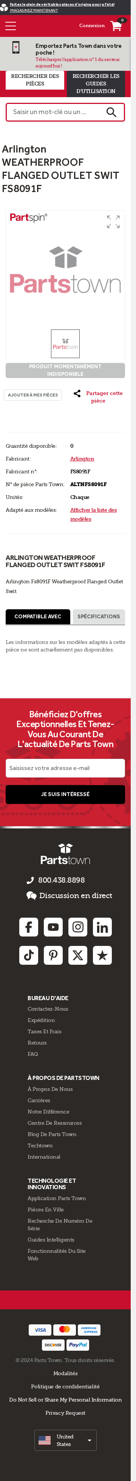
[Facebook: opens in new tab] (28, 927)
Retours (37, 1043)
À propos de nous (50, 1089)
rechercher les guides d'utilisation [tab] (96, 84)
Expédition (41, 1020)
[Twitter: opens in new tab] (77, 955)
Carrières (39, 1100)
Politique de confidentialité (65, 1386)
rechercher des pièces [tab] (35, 80)
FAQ (33, 1054)
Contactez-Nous (48, 1009)
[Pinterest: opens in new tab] (53, 955)
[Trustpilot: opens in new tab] (102, 955)
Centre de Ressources (55, 1123)
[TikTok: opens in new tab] (28, 955)
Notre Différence (48, 1112)
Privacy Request (65, 1413)
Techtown (40, 1145)
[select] (65, 1440)
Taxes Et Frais (44, 1031)
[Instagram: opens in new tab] (77, 927)
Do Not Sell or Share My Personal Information (65, 1400)
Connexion (92, 25)
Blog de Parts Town (52, 1134)
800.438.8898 (61, 880)
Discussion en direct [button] (75, 895)
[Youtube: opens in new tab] (53, 927)
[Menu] (10, 26)
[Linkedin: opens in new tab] (102, 927)
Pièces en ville (46, 1209)
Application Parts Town (57, 1198)
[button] (113, 221)
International (44, 1157)
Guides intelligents (51, 1240)
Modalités (65, 1373)
